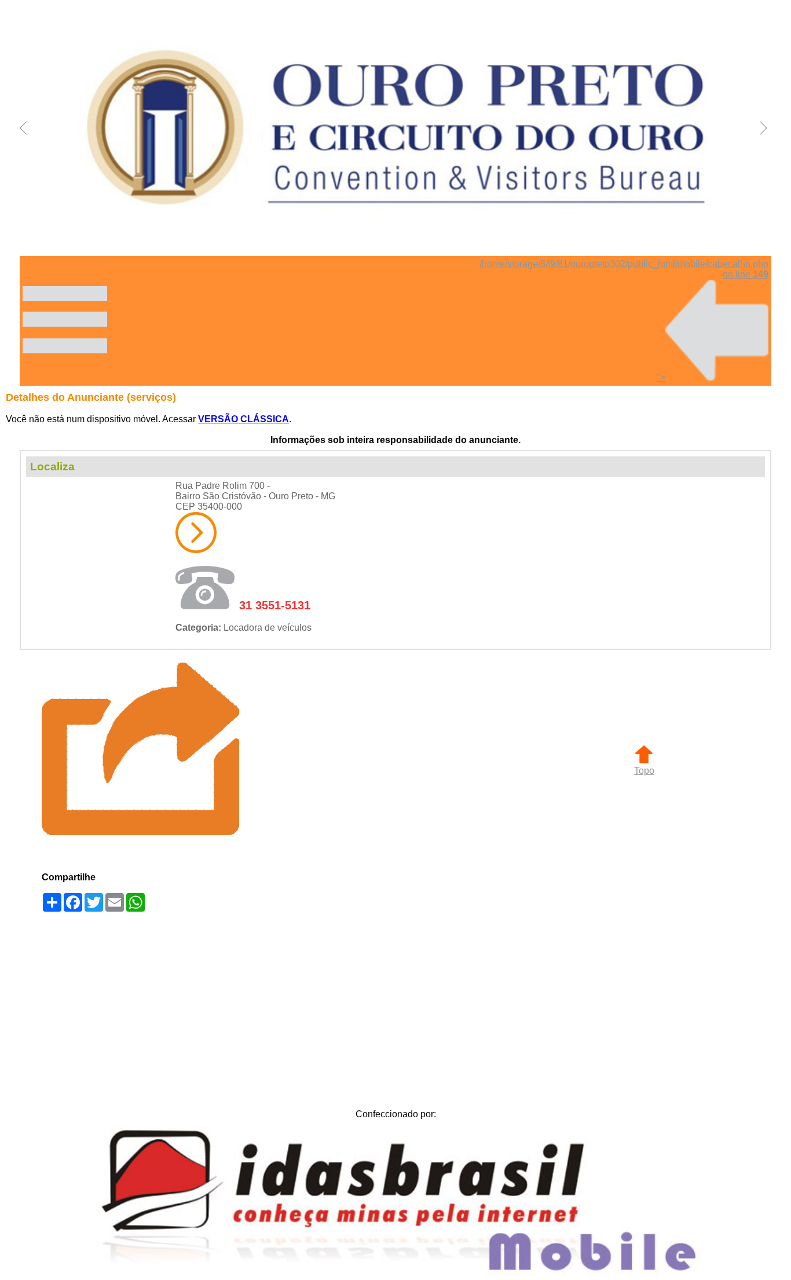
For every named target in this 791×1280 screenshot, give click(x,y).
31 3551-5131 (274, 605)
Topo (644, 771)
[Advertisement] (395, 1007)
